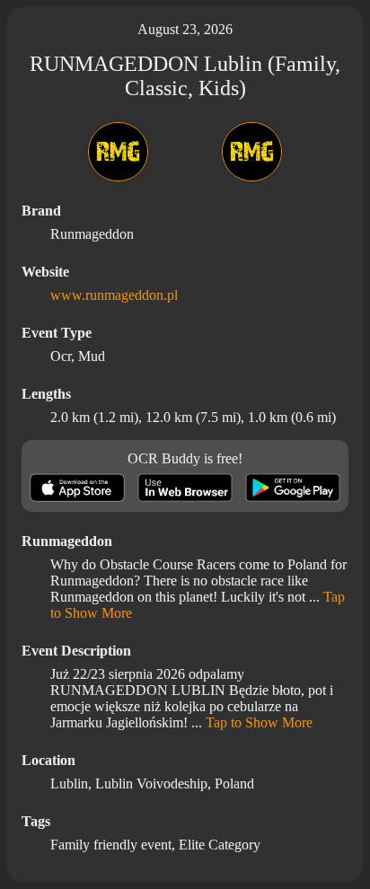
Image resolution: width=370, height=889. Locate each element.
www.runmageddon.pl (114, 295)
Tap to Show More (259, 722)
